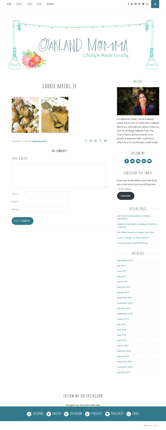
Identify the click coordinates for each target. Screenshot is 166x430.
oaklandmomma (39, 141)
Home (9, 4)
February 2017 (124, 287)
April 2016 (121, 340)
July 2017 (121, 265)
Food (29, 4)
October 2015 (123, 372)
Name (15, 194)
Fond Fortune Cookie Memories (132, 242)
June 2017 (121, 271)
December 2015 (124, 361)
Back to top (150, 426)
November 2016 (124, 303)
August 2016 (123, 318)
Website (15, 209)
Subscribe (125, 195)
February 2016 (124, 350)
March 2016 (122, 345)
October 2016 (123, 308)
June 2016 (121, 329)
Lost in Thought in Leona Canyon (133, 237)
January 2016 (123, 356)
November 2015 (124, 366)
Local (39, 4)
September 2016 (125, 313)
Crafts (19, 4)
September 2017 (125, 260)
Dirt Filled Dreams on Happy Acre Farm (135, 232)
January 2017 (123, 292)
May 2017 (121, 276)
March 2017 (122, 281)
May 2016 (121, 334)
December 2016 (124, 297)
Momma (50, 4)
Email (15, 201)
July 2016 (121, 324)
